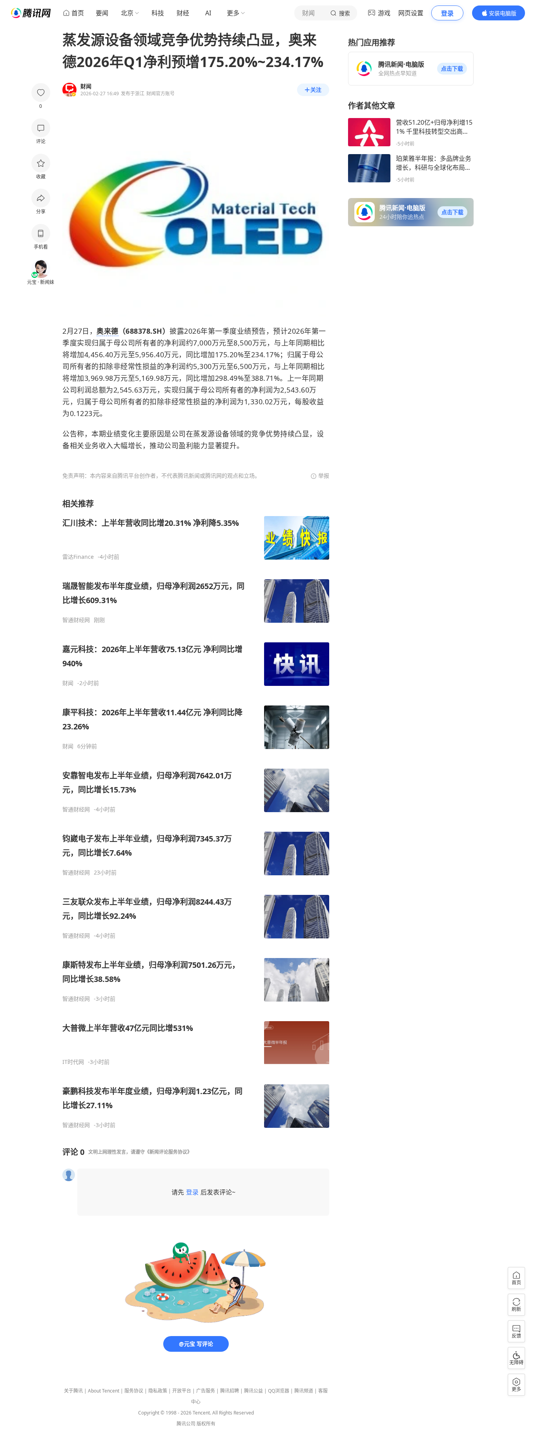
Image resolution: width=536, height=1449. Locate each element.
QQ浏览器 (278, 1390)
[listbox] (195, 813)
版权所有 (206, 1423)
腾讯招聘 (229, 1390)
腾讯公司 (186, 1423)
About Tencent (103, 1390)
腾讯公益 (253, 1390)
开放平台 (181, 1390)
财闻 (67, 683)
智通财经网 (76, 620)
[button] (452, 69)
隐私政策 (157, 1390)
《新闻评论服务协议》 (168, 1152)
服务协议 (133, 1390)
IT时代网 (73, 1062)
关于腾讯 (73, 1390)
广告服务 (205, 1390)
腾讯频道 (303, 1390)
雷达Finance (78, 557)
